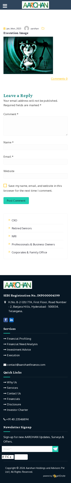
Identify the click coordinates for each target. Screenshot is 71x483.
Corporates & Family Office (29, 252)
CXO (14, 220)
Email (8, 156)
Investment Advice (18, 349)
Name (8, 142)
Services (12, 387)
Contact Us (13, 393)
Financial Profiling (18, 338)
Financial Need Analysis (22, 344)
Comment (10, 114)
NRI (14, 236)
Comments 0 (59, 78)
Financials (13, 399)
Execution (13, 355)
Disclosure (13, 404)
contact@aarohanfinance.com (25, 364)
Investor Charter (17, 409)
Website (8, 171)
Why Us (11, 382)
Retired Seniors (22, 228)
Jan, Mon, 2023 (13, 28)
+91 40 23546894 (17, 419)
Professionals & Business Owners (33, 244)
